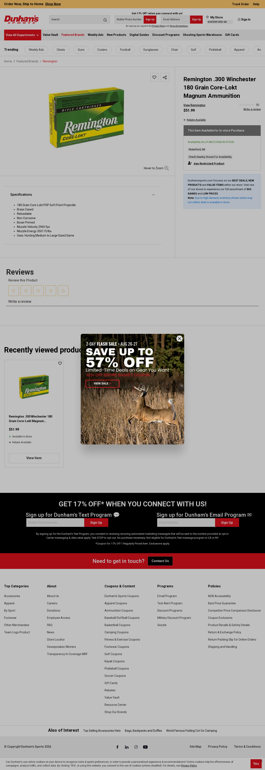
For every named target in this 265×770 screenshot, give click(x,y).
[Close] (179, 339)
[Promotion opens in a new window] (132, 389)
